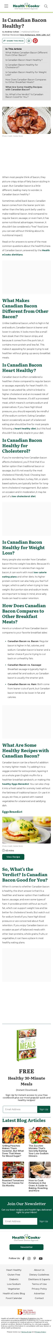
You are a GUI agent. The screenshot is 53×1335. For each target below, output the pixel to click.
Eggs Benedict (12, 812)
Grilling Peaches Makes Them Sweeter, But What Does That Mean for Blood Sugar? (13, 1151)
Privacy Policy (39, 1289)
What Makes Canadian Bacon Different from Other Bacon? (26, 53)
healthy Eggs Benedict (15, 784)
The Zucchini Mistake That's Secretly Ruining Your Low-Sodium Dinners (39, 1151)
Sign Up (44, 1109)
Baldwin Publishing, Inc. (30, 1318)
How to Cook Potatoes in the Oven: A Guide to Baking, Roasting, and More (38, 1185)
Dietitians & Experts (39, 1279)
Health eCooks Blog (14, 1293)
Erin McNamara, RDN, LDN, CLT (35, 35)
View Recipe (13, 857)
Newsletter (26, 1247)
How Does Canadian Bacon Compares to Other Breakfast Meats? (25, 80)
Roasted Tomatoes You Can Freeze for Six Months (13, 1183)
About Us (39, 1270)
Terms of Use (39, 1284)
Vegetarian (14, 1289)
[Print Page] (29, 40)
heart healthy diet (25, 428)
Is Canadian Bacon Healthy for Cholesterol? (21, 66)
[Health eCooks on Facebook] (24, 1258)
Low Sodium (14, 1284)
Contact (39, 1298)
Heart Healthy (13, 1270)
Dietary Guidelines (39, 1274)
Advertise (39, 1293)
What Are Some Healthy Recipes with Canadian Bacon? (23, 88)
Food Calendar (14, 1298)
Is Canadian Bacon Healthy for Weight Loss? (26, 73)
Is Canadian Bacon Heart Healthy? (24, 60)
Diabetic (13, 1279)
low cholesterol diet (23, 496)
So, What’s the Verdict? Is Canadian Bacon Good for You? (24, 95)
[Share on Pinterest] (36, 40)
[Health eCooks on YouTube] (40, 1258)
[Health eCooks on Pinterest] (34, 1258)
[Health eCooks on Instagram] (29, 1258)
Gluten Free (13, 1274)
